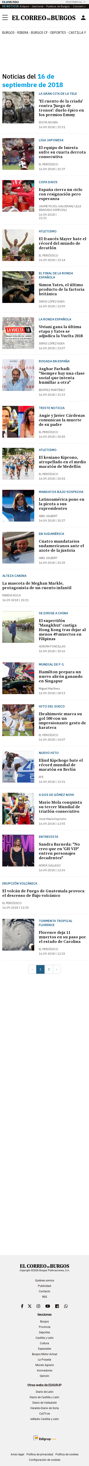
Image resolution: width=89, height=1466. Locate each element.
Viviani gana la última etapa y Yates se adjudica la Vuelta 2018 (61, 331)
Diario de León (44, 1391)
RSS (44, 1296)
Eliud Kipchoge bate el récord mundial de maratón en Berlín (61, 765)
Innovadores (44, 1370)
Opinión (44, 1376)
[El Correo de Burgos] (44, 17)
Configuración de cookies (44, 1459)
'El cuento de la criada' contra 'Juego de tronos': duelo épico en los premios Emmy (61, 108)
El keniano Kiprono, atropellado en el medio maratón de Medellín (62, 462)
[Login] (83, 17)
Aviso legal (17, 1454)
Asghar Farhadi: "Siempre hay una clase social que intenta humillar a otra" (62, 375)
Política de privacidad (39, 1454)
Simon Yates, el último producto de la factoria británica (61, 289)
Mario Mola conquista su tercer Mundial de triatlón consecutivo (60, 807)
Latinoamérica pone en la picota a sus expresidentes (61, 504)
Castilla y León (45, 1337)
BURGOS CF (39, 33)
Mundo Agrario (44, 1365)
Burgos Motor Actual (44, 1354)
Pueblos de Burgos (58, 6)
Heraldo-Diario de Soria (44, 1408)
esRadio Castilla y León (44, 1419)
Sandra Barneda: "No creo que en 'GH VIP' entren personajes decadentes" (59, 851)
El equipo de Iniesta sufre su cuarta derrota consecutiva (62, 152)
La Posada (44, 1359)
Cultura (44, 1343)
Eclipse (24, 6)
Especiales (44, 1348)
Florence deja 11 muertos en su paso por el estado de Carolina (62, 937)
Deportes (44, 1332)
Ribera (22, 33)
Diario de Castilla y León (44, 1397)
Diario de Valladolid (44, 1402)
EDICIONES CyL (74, 2)
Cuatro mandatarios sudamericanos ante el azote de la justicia (61, 546)
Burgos (8, 33)
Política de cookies (67, 1454)
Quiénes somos (44, 1280)
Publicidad (44, 1286)
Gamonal (37, 6)
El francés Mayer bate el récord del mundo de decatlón (62, 243)
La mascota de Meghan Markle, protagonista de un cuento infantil (36, 585)
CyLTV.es (44, 1413)
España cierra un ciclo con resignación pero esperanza (60, 194)
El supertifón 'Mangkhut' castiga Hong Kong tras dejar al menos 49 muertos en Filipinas (62, 630)
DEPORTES (58, 33)
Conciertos (79, 6)
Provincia (44, 1327)
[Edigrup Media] (44, 1437)
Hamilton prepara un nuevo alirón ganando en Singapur (61, 676)
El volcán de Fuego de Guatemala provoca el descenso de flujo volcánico (43, 893)
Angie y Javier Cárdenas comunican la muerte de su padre (62, 420)
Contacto (44, 1291)
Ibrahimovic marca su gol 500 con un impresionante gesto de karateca (62, 720)
